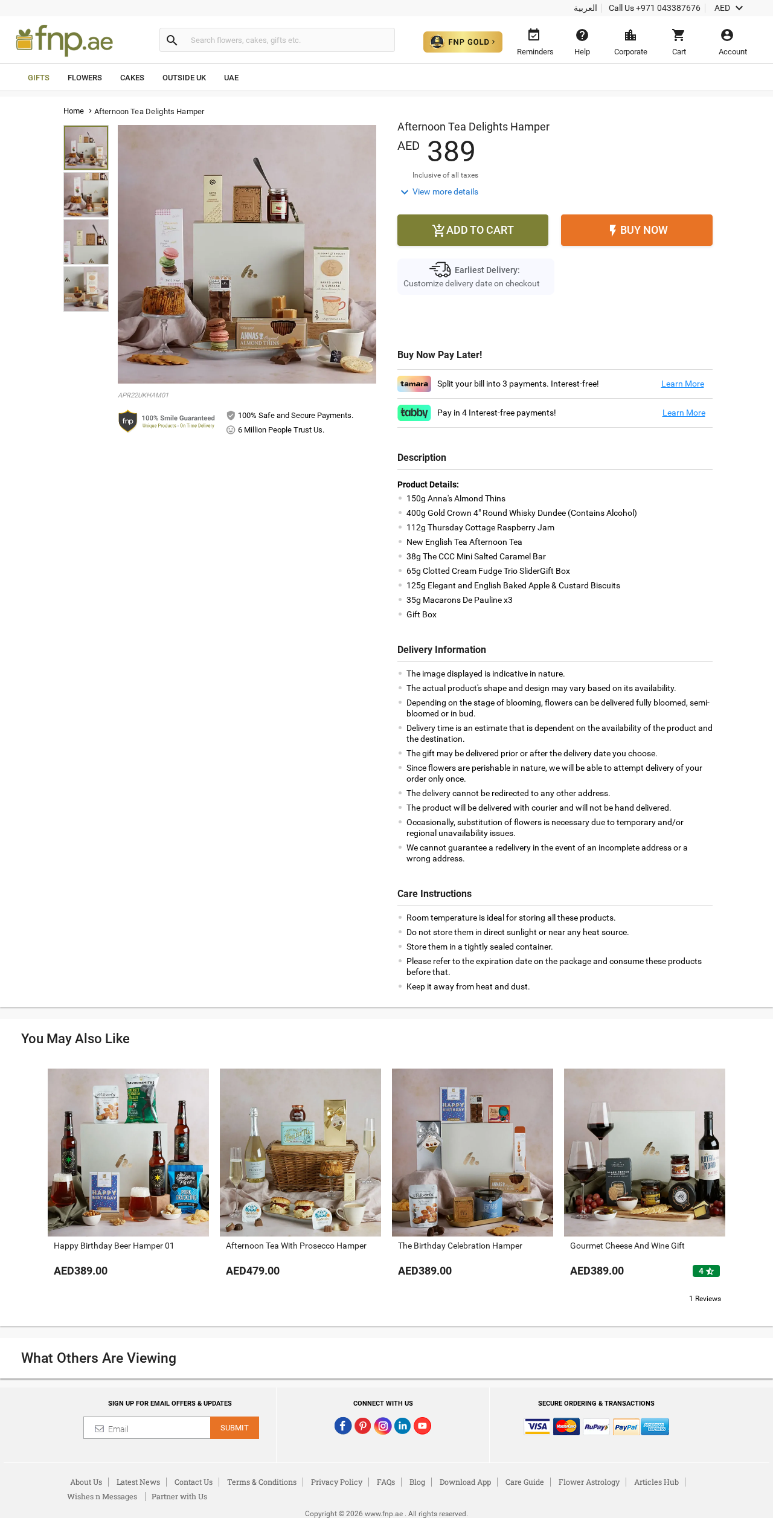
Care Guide (524, 1482)
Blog (417, 1482)
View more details (437, 192)
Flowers (85, 77)
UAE (231, 77)
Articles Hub (656, 1482)
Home (74, 110)
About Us (86, 1482)
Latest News (138, 1482)
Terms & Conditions (262, 1482)
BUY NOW (637, 231)
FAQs (386, 1482)
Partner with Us (179, 1496)
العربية (585, 8)
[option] (128, 1184)
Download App (465, 1482)
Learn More (682, 383)
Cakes (132, 77)
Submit (234, 1427)
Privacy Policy (336, 1482)
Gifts (39, 77)
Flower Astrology (589, 1482)
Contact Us (194, 1482)
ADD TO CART (473, 231)
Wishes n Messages (102, 1496)
